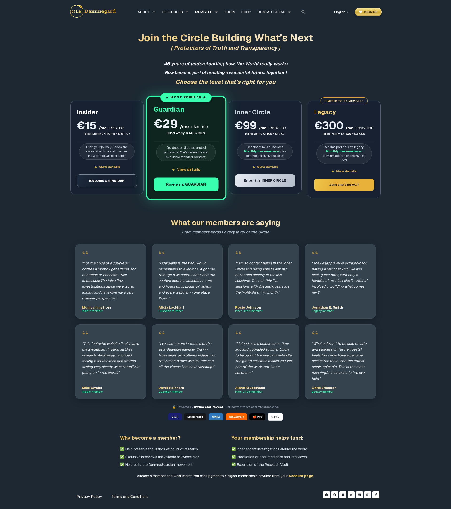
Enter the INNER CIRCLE (265, 180)
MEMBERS (203, 12)
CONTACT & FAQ (271, 12)
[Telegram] (326, 494)
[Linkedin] (359, 494)
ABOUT (144, 12)
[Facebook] (334, 494)
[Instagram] (367, 494)
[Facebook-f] (375, 494)
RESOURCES (172, 12)
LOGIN (230, 12)
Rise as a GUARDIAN (186, 184)
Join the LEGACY (344, 184)
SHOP (246, 12)
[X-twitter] (351, 494)
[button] (303, 12)
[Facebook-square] (342, 494)
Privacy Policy (89, 496)
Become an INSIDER (106, 180)
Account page (300, 476)
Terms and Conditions (129, 496)
